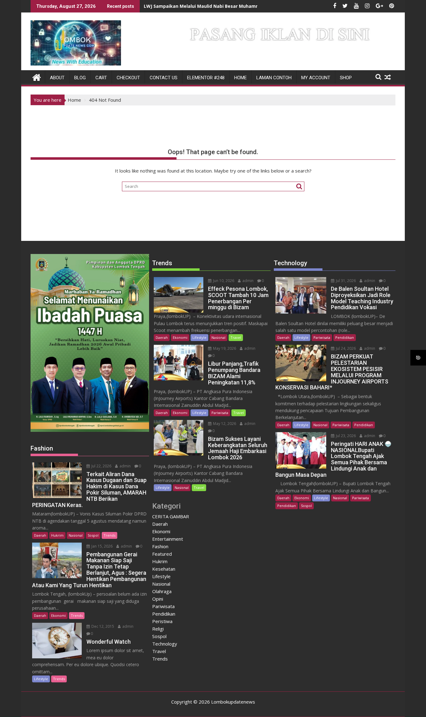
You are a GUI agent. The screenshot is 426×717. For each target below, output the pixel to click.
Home (240, 77)
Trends (109, 535)
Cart (101, 77)
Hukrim (57, 535)
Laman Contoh (274, 77)
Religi (158, 629)
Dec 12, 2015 (102, 626)
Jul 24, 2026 (345, 348)
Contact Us (163, 77)
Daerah (40, 535)
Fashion (160, 546)
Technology (164, 644)
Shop (346, 77)
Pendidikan (163, 614)
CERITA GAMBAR (170, 516)
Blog (80, 77)
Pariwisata (219, 412)
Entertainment (167, 539)
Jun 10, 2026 (223, 280)
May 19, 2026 (224, 348)
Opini (157, 599)
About (57, 77)
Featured (162, 554)
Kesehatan (163, 569)
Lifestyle (41, 678)
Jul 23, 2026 (345, 435)
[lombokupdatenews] (36, 77)
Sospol (93, 535)
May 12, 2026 (224, 423)
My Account (315, 77)
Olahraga (162, 591)
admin (125, 466)
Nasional (76, 535)
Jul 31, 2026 (345, 280)
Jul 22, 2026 (100, 466)
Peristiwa (162, 621)
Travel (235, 337)
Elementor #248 (206, 77)
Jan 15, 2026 (101, 546)
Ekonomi (58, 615)
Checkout (128, 77)
